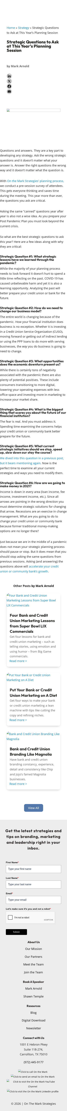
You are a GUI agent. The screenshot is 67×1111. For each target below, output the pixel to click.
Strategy (23, 28)
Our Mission (33, 949)
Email (9, 893)
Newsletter (33, 1028)
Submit (16, 932)
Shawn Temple (33, 996)
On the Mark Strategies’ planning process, (35, 181)
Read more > (18, 661)
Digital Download (33, 1020)
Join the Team (33, 972)
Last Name (12, 878)
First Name (12, 862)
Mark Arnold (20, 66)
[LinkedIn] (33, 76)
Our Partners (33, 957)
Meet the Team (33, 964)
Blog (33, 1013)
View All (33, 808)
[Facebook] (33, 86)
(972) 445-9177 (33, 1062)
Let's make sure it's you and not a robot (28, 909)
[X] (33, 81)
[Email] (33, 91)
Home (11, 28)
